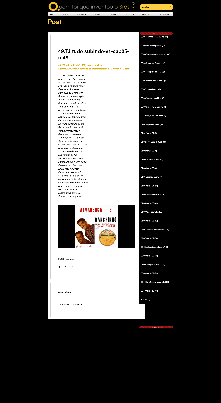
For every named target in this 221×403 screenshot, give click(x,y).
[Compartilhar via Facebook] (59, 267)
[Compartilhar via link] (72, 267)
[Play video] (96, 226)
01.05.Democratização (67, 259)
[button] (66, 14)
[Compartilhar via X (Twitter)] (65, 267)
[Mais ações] (133, 44)
